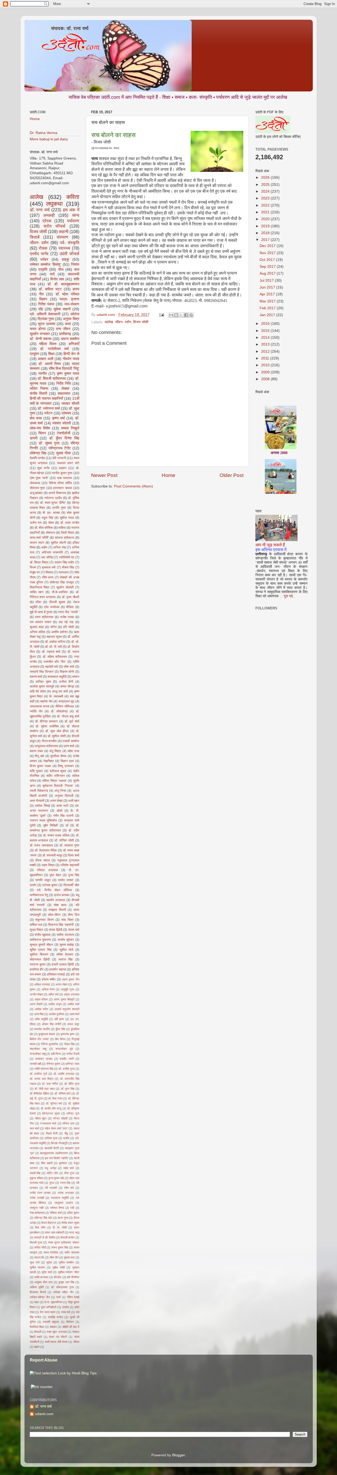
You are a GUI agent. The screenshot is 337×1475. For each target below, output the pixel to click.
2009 (266, 372)
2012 (266, 351)
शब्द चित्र (67, 920)
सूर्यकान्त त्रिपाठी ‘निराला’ (57, 786)
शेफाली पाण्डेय (68, 1237)
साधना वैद (39, 1257)
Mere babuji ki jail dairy (49, 139)
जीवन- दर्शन (123, 322)
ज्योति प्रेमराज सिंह (43, 1068)
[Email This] (171, 315)
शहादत (53, 1326)
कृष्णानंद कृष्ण (68, 1034)
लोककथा (35, 483)
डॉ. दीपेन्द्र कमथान (46, 721)
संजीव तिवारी (38, 393)
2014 (266, 338)
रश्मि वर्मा (69, 1187)
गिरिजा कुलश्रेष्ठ (49, 1044)
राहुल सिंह (47, 518)
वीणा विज (73, 915)
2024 (266, 191)
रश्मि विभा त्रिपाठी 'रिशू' (64, 369)
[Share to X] (181, 315)
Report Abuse (43, 1360)
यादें (52, 274)
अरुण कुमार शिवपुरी (64, 999)
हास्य (76, 289)
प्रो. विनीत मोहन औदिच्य (54, 890)
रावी (72, 1207)
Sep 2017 (268, 267)
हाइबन (62, 468)
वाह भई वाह (66, 622)
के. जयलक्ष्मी (56, 696)
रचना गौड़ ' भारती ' (68, 612)
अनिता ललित (37, 632)
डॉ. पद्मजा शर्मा (51, 652)
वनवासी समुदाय (51, 1321)
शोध (60, 269)
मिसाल (49, 572)
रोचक (43, 248)
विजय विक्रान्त (48, 1222)
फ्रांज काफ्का (62, 895)
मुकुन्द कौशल (36, 1178)
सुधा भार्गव (43, 468)
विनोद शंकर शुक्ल (70, 1222)
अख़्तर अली (45, 359)
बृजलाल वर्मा (49, 567)
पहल (36, 1302)
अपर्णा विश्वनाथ (57, 493)
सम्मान (75, 677)
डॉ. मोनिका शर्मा (62, 1093)
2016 (266, 324)
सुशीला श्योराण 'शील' (68, 1272)
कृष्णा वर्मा (58, 418)
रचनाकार (63, 572)
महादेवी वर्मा (51, 667)
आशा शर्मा (74, 1014)
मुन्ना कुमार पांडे (56, 1178)
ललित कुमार (73, 1212)
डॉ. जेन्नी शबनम (40, 339)
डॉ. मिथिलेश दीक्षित (39, 1093)
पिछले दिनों (51, 1133)
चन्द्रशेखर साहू (38, 1053)
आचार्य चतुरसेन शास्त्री (66, 1009)
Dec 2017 (268, 246)
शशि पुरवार (36, 771)
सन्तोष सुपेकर (66, 940)
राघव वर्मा (65, 1312)
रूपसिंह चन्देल (55, 1317)
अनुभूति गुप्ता (67, 989)
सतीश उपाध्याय (65, 935)
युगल (51, 1182)
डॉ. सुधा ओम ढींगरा (57, 731)
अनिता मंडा (59, 547)
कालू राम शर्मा (60, 691)
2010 (266, 365)
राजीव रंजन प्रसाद (40, 1192)
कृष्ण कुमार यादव (68, 374)
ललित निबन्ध (39, 388)
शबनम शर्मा (36, 677)
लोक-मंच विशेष (40, 428)
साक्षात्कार (64, 393)
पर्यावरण (73, 220)
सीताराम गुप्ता (37, 488)
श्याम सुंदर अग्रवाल (57, 1331)
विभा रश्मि (40, 1227)
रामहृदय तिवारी (57, 910)
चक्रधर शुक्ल (54, 637)
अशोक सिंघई (42, 806)
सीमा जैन (53, 1257)
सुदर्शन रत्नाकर (40, 334)
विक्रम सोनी (67, 672)
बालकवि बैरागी (51, 1148)
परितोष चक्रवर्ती (70, 865)
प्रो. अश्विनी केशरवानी (45, 314)
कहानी (63, 231)
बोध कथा (36, 418)
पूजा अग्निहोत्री (48, 1307)
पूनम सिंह (73, 875)
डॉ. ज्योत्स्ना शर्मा (49, 408)
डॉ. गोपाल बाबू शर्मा (68, 716)
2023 (266, 198)
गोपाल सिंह (69, 1044)
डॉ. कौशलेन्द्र (59, 711)
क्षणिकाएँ (74, 344)
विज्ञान (43, 299)
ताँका (38, 602)
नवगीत (42, 374)
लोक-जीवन (54, 915)
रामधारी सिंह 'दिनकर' (42, 672)
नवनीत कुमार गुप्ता (62, 473)
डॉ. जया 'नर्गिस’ (50, 1083)
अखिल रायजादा (42, 984)
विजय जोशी (140, 322)
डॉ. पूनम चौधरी (70, 597)
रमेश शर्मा (69, 667)
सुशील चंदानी (58, 542)
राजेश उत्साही (37, 1197)
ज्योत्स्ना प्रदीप (53, 498)
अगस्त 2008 (278, 433)
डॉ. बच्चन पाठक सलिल (56, 835)
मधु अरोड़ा (50, 1168)
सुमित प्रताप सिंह (41, 950)
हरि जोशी (68, 627)
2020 (266, 219)
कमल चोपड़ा (67, 686)
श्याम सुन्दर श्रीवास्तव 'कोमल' (63, 1242)
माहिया (62, 528)
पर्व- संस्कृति (69, 242)
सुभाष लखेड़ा (67, 945)
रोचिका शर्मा (55, 1212)
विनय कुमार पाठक (40, 766)
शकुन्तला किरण (44, 920)
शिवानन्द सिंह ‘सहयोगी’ (61, 925)
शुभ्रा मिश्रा (36, 930)
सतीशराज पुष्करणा (40, 940)
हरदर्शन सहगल (57, 969)
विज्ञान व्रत (67, 761)
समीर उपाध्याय (72, 1252)
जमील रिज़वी (72, 1053)
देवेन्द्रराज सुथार (51, 1113)
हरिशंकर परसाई (56, 974)
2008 (266, 379)
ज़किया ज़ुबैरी (37, 1287)
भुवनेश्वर (63, 1163)
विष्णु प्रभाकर (66, 766)
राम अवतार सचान (40, 622)
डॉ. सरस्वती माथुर (52, 855)
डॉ (67, 825)
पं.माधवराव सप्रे (48, 1123)
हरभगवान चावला (62, 488)
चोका (51, 523)
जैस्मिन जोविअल (64, 706)
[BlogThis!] (176, 315)
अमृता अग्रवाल (71, 994)
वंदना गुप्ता (63, 1217)
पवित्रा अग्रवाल (47, 870)
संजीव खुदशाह (42, 935)
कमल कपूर (73, 1024)
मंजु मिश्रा (55, 751)
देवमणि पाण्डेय (37, 458)
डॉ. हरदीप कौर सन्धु (51, 1108)
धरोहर (44, 259)
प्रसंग (33, 885)
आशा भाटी (62, 806)
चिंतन (42, 433)
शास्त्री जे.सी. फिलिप (44, 1237)
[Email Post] (161, 315)
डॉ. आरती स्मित (49, 364)
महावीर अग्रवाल (55, 900)
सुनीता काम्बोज (66, 1262)
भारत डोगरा (38, 329)
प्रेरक (46, 220)
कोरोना (75, 314)
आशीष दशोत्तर (59, 632)
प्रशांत (65, 1307)
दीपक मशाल (42, 860)
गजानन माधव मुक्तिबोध (43, 820)
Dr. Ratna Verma (43, 133)
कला (68, 324)
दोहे (40, 309)
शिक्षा (51, 354)
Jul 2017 (267, 280)
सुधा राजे (34, 1262)
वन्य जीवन (63, 329)
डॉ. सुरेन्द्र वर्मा (54, 1103)
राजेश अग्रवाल (66, 1192)
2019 (266, 226)
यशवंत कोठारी (61, 423)
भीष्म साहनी (46, 1163)
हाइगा (36, 1346)
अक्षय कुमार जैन (70, 979)
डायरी (33, 438)
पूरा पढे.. (289, 596)
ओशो (59, 811)
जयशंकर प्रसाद (43, 1058)
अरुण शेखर (56, 801)
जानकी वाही (35, 1063)
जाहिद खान (37, 592)
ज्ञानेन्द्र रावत (72, 1063)
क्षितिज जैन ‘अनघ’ (39, 1039)
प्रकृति (42, 269)
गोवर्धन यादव (71, 359)
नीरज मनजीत (49, 741)
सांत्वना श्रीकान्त (64, 537)
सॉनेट (53, 627)
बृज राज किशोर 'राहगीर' (56, 1158)
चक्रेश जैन (46, 701)
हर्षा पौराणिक (73, 1277)
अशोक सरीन (41, 1009)
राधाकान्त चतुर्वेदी (60, 1197)
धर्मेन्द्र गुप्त (72, 1113)
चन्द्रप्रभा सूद (66, 701)
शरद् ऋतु (74, 1232)
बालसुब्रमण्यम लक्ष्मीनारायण (54, 1153)
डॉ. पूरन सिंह (67, 1088)
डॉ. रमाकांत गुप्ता (69, 845)
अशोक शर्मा (73, 1004)
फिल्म (33, 567)
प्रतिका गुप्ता (50, 1138)
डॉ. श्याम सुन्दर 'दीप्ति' (53, 503)
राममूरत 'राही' (37, 1207)
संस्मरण (62, 237)
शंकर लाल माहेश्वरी (54, 1232)
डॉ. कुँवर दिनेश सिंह (64, 438)
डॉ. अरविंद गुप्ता (66, 1068)
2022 (266, 205)
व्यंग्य (75, 215)
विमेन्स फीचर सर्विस (60, 483)
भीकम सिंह (68, 567)
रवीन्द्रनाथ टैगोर (59, 448)
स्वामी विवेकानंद (39, 791)
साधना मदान (37, 542)
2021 (266, 212)
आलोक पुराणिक (56, 1014)
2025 (266, 185)
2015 (266, 331)
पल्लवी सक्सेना (70, 741)
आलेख (109, 322)
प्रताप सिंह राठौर (64, 562)
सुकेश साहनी (62, 309)
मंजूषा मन (35, 572)
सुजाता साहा (37, 627)
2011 (265, 358)
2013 (266, 344)
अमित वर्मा (53, 994)
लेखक (65, 388)
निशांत (75, 264)
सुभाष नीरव (63, 453)
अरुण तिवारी (36, 1004)
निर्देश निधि (63, 384)
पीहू (66, 1133)
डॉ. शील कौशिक (43, 528)
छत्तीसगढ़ (65, 334)
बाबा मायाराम (64, 478)
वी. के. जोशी (60, 1227)
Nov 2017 (268, 253)
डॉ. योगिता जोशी (64, 840)
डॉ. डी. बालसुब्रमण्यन (63, 284)
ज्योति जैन (36, 711)
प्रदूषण (34, 354)
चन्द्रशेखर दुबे (64, 1048)
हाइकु (65, 259)
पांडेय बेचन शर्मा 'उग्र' (56, 1128)
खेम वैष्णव (60, 1039)
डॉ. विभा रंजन (55, 1098)
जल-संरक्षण (71, 304)
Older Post (232, 475)
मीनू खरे (39, 756)
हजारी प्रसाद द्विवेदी (63, 964)
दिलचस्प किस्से (38, 1292)
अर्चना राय (36, 523)
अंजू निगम (60, 791)
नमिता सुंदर (41, 1118)
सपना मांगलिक (50, 1252)
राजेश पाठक (67, 617)
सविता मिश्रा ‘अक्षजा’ (54, 781)
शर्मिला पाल (36, 925)
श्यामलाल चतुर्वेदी (57, 677)
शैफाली (37, 1331)
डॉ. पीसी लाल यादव (44, 1088)
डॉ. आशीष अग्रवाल (63, 1073)
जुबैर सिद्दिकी (50, 825)
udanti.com (44, 1414)
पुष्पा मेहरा (55, 875)
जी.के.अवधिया (60, 592)
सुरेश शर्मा (47, 1272)
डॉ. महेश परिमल (67, 294)
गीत (41, 294)
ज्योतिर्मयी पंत (66, 557)
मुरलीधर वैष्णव (58, 756)
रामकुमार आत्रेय (63, 1202)
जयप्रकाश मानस (39, 706)
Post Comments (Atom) (133, 486)
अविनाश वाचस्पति (52, 552)
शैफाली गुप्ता (36, 1242)
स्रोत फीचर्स (54, 226)
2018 (266, 233)
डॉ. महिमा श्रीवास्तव (55, 657)
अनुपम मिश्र (71, 319)
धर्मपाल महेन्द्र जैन (40, 1297)
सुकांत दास (69, 1257)
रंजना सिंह (65, 1182)
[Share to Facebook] (186, 315)
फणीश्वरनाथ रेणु (39, 895)
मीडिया (70, 607)
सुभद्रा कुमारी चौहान (41, 945)
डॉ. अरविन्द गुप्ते (38, 1073)
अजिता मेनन (48, 989)
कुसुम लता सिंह (66, 1282)
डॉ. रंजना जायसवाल (41, 845)
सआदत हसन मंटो (68, 463)
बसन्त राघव (36, 751)
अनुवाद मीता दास (43, 1282)
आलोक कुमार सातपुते (42, 686)
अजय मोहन (61, 984)
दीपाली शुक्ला (57, 602)
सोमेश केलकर (64, 954)
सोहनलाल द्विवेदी (40, 959)
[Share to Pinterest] (191, 315)
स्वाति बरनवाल (41, 1277)
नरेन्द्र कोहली (60, 1118)
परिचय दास (68, 1123)
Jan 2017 (268, 315)
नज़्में (58, 1297)
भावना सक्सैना (70, 339)
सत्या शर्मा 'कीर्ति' (39, 537)
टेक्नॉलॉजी (63, 433)
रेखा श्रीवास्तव (37, 1212)
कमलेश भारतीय (42, 1029)
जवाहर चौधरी (70, 403)
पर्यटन (48, 413)
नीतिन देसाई (73, 1297)
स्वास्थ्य (64, 248)
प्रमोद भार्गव (39, 253)
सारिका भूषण (43, 681)
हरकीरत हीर (37, 969)
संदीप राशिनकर (55, 776)
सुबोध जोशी (58, 1267)
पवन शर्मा (34, 1128)
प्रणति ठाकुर (43, 880)
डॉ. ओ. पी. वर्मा (53, 647)
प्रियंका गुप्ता (46, 319)
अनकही (49, 215)
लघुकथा (54, 204)
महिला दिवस (47, 344)
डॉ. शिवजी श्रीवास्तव (52, 379)
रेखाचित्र (48, 761)
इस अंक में (71, 209)
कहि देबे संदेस (38, 691)
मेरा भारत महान (47, 1312)
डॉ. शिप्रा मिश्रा (39, 562)
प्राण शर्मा (68, 746)
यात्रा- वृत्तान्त (69, 299)
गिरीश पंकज (46, 304)
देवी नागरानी (59, 458)
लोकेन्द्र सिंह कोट (43, 1217)
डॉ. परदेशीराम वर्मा (54, 349)
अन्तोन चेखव (36, 994)
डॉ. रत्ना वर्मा (40, 209)
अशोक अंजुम (55, 1004)
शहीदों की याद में (70, 1326)
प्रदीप (66, 1138)
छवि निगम (56, 1053)
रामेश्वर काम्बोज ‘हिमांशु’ (45, 264)
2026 (266, 177)
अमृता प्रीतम (41, 999)
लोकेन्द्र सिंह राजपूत (62, 582)
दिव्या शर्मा (73, 855)
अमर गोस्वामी (37, 801)
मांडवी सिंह (35, 1173)
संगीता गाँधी (40, 1247)
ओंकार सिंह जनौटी (51, 1024)
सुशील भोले (66, 950)
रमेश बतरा (60, 905)
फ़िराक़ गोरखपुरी (59, 1143)
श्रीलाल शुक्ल (58, 771)
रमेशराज (50, 533)
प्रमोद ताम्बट (65, 880)
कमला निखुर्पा (70, 428)
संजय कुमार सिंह (59, 1247)
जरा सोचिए (47, 557)
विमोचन (70, 1321)
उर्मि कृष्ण (59, 1019)
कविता (72, 197)
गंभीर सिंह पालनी (63, 816)
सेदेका (76, 1341)
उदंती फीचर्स (69, 253)
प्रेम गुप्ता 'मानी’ (39, 478)
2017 (266, 240)
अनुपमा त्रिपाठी (64, 796)
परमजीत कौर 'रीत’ (55, 662)
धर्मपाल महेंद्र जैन (63, 1292)
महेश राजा (73, 751)
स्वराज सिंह (65, 959)
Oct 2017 (268, 260)
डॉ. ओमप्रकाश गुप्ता (62, 1287)
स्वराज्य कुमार (38, 964)
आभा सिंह (38, 1014)
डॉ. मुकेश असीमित (47, 726)
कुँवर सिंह (60, 1029)
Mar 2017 (268, 301)
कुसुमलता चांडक (46, 1034)
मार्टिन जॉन (52, 1173)
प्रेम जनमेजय (51, 607)
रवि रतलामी (51, 1187)
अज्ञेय (44, 547)
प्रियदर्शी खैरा (71, 885)
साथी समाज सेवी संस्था (56, 1341)
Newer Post (104, 475)
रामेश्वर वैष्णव (57, 1207)
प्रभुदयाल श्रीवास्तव (46, 746)
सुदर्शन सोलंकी (65, 587)
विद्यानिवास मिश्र (39, 587)
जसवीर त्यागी (67, 1058)
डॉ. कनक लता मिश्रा (41, 1078)
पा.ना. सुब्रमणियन (53, 1302)
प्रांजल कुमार (49, 885)
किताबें (34, 237)
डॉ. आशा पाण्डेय (69, 523)
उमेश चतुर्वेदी (41, 1019)
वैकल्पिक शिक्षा (37, 1326)
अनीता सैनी (66, 681)
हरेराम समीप (49, 979)
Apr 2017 (268, 294)
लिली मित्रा (67, 533)
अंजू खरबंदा (36, 493)
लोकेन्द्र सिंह (38, 453)
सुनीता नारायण (37, 1267)
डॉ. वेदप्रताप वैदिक (46, 850)
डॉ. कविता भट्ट (50, 289)
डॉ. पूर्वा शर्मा (72, 721)
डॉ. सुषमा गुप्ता (49, 443)
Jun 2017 (268, 287)
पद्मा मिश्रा (48, 865)
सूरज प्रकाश (46, 324)
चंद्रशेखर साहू (38, 1048)
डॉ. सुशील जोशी (57, 736)
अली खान (73, 801)
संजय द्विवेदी (55, 930)
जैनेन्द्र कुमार (53, 1063)
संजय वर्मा (73, 930)
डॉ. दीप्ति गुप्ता (71, 1083)
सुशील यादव (67, 518)
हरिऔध (57, 1277)
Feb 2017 (268, 308)
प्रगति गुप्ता (59, 508)
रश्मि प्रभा (48, 577)
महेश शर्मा (68, 1168)
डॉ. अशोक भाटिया (55, 642)
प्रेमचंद (66, 413)
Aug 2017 (268, 273)
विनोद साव (57, 279)
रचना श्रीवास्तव (44, 617)
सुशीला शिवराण (39, 954)
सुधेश (49, 1262)
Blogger (178, 1455)
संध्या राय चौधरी (58, 1336)
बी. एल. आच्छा (51, 513)
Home (168, 475)
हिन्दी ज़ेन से (71, 354)
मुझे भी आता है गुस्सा (41, 612)
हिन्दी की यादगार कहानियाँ (46, 398)
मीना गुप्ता (69, 1173)
